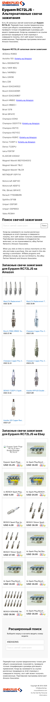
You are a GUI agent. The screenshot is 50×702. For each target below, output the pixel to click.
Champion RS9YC (10, 137)
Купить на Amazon (23, 58)
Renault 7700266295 (12, 195)
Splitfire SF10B (9, 199)
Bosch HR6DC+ (9, 105)
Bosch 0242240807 (11, 95)
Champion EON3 (10, 119)
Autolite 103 (8, 58)
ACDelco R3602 (9, 54)
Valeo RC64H (8, 213)
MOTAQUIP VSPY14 (11, 174)
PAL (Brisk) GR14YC (11, 190)
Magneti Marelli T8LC (12, 165)
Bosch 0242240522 (11, 86)
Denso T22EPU (9, 146)
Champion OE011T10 (11, 123)
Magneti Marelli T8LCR (13, 170)
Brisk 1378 (7, 109)
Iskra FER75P (8, 151)
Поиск (44, 226)
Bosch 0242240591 (11, 91)
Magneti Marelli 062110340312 (16, 160)
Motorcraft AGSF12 (11, 185)
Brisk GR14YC (8, 114)
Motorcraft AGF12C (11, 181)
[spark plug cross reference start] (25, 3)
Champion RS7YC (10, 128)
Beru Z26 (6, 81)
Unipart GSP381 (9, 204)
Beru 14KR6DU (9, 72)
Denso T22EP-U (9, 142)
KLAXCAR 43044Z (10, 156)
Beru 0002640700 (10, 63)
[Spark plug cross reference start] (12, 690)
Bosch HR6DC (9, 100)
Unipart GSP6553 (10, 209)
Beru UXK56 (8, 77)
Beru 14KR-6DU (9, 68)
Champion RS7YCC (11, 132)
